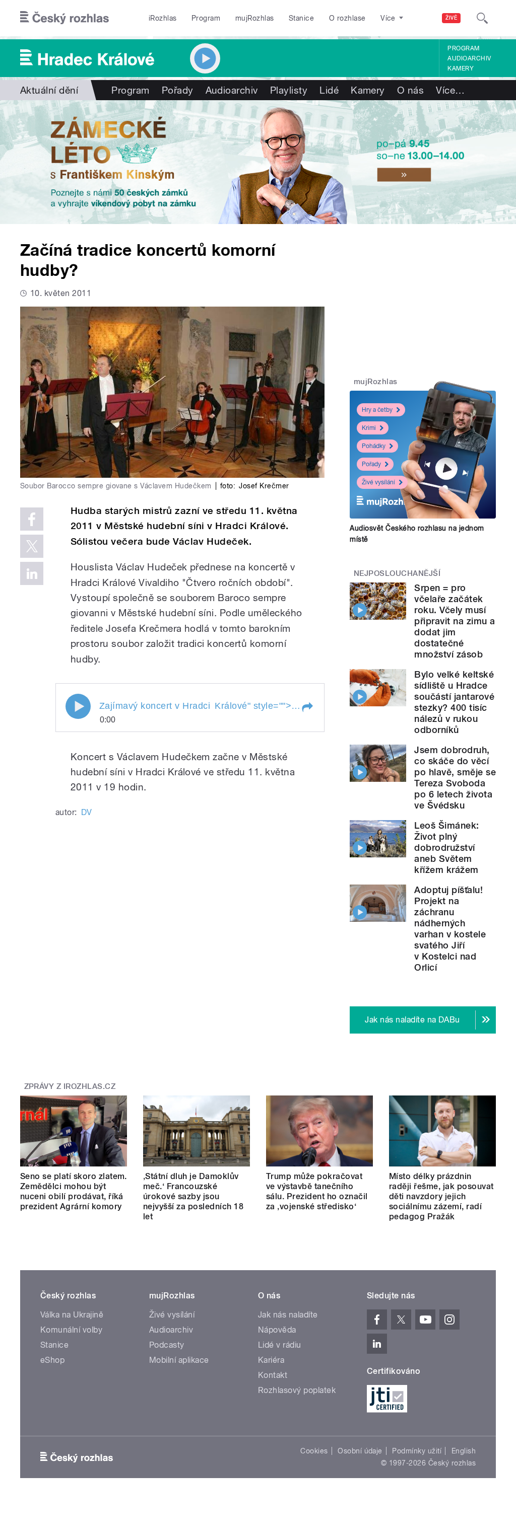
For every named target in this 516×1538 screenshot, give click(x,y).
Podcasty (166, 1345)
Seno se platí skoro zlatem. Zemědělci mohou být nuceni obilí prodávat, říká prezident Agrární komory (73, 1191)
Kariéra (271, 1360)
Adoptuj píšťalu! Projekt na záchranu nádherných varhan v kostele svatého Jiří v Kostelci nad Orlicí (450, 929)
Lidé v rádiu (279, 1345)
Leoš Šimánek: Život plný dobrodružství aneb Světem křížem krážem (446, 847)
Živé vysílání (378, 482)
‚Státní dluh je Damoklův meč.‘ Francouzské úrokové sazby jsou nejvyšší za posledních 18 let (193, 1196)
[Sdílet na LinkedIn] (31, 573)
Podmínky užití (416, 1451)
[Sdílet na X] (31, 546)
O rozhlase (347, 18)
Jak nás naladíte (288, 1315)
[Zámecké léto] (258, 162)
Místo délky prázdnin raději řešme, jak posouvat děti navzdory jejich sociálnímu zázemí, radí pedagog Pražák (441, 1196)
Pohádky (373, 446)
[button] (307, 707)
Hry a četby (377, 409)
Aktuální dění (49, 90)
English (464, 1451)
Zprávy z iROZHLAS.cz (70, 1086)
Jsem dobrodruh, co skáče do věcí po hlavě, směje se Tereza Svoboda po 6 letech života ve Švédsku (455, 778)
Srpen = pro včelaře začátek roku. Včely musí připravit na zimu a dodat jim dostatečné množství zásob (454, 621)
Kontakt (272, 1375)
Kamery (460, 68)
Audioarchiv (469, 58)
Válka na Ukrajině (71, 1315)
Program (205, 18)
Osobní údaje (360, 1451)
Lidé (329, 90)
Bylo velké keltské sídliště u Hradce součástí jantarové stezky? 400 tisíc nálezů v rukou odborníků (454, 702)
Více (450, 90)
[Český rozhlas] (64, 18)
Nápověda (277, 1330)
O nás (410, 90)
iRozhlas (163, 18)
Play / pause (78, 706)
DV (86, 812)
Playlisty (288, 90)
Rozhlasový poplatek (297, 1390)
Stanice (301, 18)
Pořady (178, 90)
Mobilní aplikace (179, 1360)
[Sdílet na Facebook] (31, 519)
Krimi (369, 427)
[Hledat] (482, 18)
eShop (52, 1360)
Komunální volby (71, 1330)
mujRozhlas (254, 18)
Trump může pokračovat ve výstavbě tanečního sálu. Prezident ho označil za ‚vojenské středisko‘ (316, 1191)
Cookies (314, 1451)
